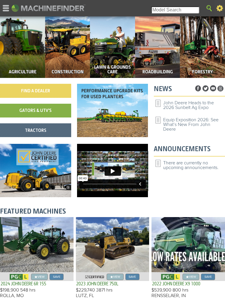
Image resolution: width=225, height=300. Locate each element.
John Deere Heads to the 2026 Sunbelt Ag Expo (188, 105)
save (56, 277)
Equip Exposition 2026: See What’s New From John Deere (191, 124)
